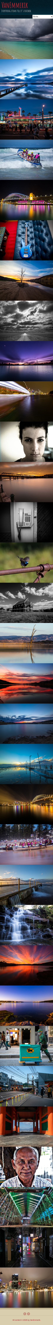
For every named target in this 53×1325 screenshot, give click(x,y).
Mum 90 (24, 1313)
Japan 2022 (28, 1313)
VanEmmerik (14, 5)
